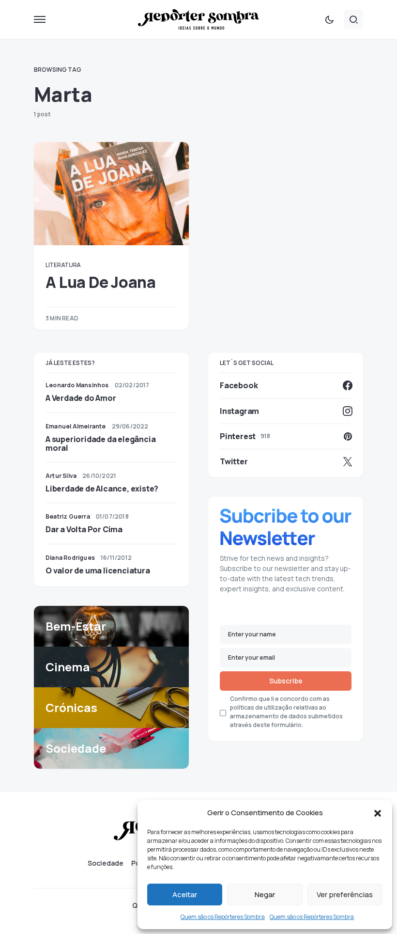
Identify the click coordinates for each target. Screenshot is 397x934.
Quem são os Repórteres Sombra (223, 917)
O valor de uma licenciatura (98, 570)
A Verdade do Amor (81, 398)
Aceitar (184, 894)
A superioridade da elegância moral (100, 443)
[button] (377, 813)
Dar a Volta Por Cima (84, 529)
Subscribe (286, 680)
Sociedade (105, 863)
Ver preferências (345, 894)
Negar (265, 894)
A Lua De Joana (100, 282)
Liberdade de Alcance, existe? (102, 488)
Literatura (63, 265)
